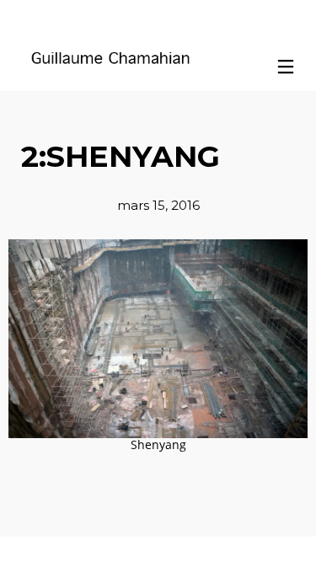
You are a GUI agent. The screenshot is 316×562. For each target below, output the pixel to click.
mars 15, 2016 (158, 205)
